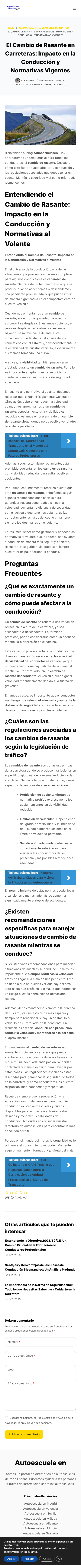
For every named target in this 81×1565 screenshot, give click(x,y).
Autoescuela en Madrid (40, 1503)
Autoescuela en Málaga (40, 1518)
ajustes (32, 1552)
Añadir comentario (21, 1383)
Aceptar (11, 1558)
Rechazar (29, 1558)
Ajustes (47, 1558)
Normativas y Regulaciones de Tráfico (40, 84)
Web (11, 1369)
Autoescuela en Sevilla (40, 1513)
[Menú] (74, 8)
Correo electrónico (21, 1355)
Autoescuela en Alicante (40, 1523)
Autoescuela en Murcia (40, 1528)
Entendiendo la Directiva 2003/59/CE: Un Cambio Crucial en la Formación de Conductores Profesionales (35, 1245)
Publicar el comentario (24, 1434)
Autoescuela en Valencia (40, 1508)
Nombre (14, 1342)
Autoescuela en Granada (40, 1533)
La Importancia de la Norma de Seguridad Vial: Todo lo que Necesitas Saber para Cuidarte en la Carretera (40, 1289)
